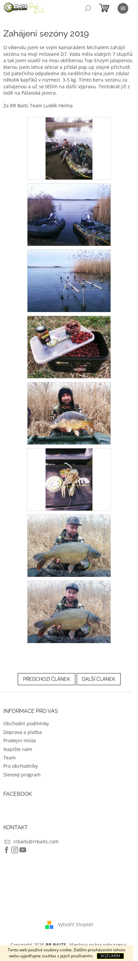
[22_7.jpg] (68, 545)
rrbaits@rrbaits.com (36, 841)
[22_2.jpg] (68, 214)
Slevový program (22, 774)
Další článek (98, 679)
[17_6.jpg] (69, 479)
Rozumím (110, 956)
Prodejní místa (19, 740)
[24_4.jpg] (68, 346)
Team (9, 757)
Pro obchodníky (20, 766)
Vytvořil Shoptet (75, 924)
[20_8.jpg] (68, 611)
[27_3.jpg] (68, 280)
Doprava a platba (22, 732)
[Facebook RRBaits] (6, 850)
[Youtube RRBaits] (22, 850)
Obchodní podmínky (26, 723)
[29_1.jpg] (69, 148)
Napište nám (17, 749)
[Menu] (123, 8)
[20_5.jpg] (68, 413)
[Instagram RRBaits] (14, 850)
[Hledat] (87, 8)
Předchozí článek (46, 679)
